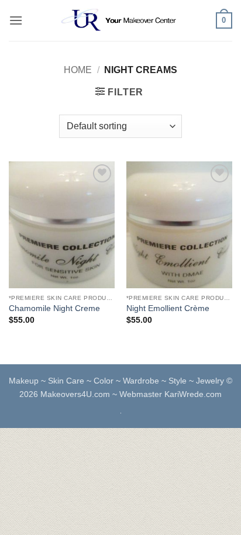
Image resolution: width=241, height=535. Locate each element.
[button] (16, 20)
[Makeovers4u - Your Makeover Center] (120, 20)
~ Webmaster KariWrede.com (167, 394)
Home (78, 70)
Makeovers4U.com (76, 394)
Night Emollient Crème (167, 308)
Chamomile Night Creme (54, 308)
